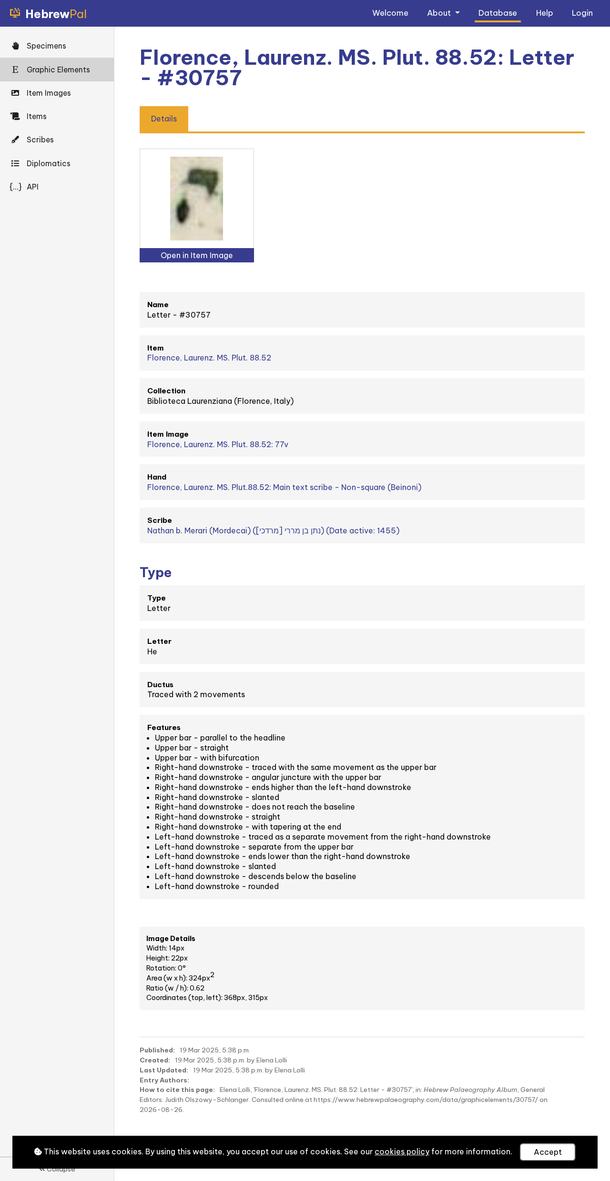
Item (155, 347)
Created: (155, 1060)
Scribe (159, 520)
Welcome (390, 13)
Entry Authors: (164, 1080)
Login (582, 13)
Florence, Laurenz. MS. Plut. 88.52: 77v (217, 444)
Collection (166, 390)
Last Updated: (164, 1070)
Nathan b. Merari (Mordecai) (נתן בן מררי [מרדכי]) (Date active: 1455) (273, 530)
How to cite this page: (177, 1089)
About (440, 13)
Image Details (170, 938)
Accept (548, 1152)
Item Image (168, 434)
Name (158, 304)
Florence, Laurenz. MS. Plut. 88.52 (209, 357)
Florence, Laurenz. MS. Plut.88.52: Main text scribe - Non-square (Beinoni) (284, 487)
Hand (156, 476)
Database (497, 13)
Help (544, 13)
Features (164, 727)
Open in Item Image (197, 255)
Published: (157, 1050)
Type (156, 597)
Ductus (160, 684)
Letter (159, 641)
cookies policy (402, 1151)
